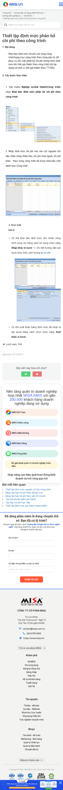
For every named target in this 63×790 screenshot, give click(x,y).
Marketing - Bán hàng (31, 739)
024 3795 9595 (34, 633)
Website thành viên (30, 760)
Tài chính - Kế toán (31, 735)
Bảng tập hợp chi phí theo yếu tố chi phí (25, 496)
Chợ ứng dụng (31, 665)
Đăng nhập (31, 672)
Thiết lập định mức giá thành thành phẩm (26, 505)
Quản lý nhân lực (31, 742)
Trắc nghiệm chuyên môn (31, 719)
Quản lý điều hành (31, 746)
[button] (25, 374)
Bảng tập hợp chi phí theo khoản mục (24, 492)
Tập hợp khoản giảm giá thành (21, 499)
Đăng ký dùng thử (31, 668)
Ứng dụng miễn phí (32, 716)
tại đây (47, 252)
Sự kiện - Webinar (31, 709)
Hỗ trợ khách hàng (31, 679)
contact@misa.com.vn (34, 629)
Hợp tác (31, 675)
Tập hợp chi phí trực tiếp (18, 502)
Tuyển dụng (31, 683)
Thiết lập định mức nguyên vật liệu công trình (28, 489)
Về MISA (31, 661)
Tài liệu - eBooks (31, 705)
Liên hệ (31, 686)
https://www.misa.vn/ (33, 638)
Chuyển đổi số (31, 749)
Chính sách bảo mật (46, 770)
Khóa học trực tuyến (31, 712)
